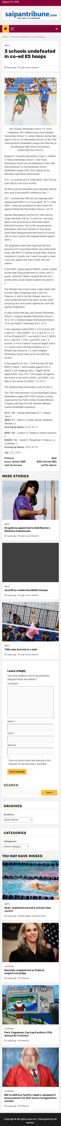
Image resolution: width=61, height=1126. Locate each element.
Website (11, 745)
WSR (18, 452)
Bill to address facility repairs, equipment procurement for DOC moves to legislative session (30, 1098)
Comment (13, 683)
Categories (10, 841)
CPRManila (24, 978)
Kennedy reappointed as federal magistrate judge (24, 972)
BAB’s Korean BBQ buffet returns (47, 462)
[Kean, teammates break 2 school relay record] (30, 880)
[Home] (5, 29)
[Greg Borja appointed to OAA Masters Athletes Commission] (30, 500)
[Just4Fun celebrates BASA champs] (30, 562)
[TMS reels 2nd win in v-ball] (30, 621)
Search (11, 785)
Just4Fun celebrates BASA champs (26, 590)
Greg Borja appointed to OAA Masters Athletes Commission (27, 529)
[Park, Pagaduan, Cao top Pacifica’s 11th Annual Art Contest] (30, 1004)
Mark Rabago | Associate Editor (33, 916)
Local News (9, 966)
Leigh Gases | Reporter (29, 68)
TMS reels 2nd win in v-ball (20, 649)
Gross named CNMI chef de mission (15, 462)
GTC (12, 452)
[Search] (56, 29)
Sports (7, 45)
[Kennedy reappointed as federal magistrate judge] (30, 942)
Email (11, 733)
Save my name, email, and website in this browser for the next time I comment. (30, 762)
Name (11, 721)
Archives (9, 814)
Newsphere (44, 1119)
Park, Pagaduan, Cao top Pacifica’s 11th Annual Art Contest (28, 1034)
